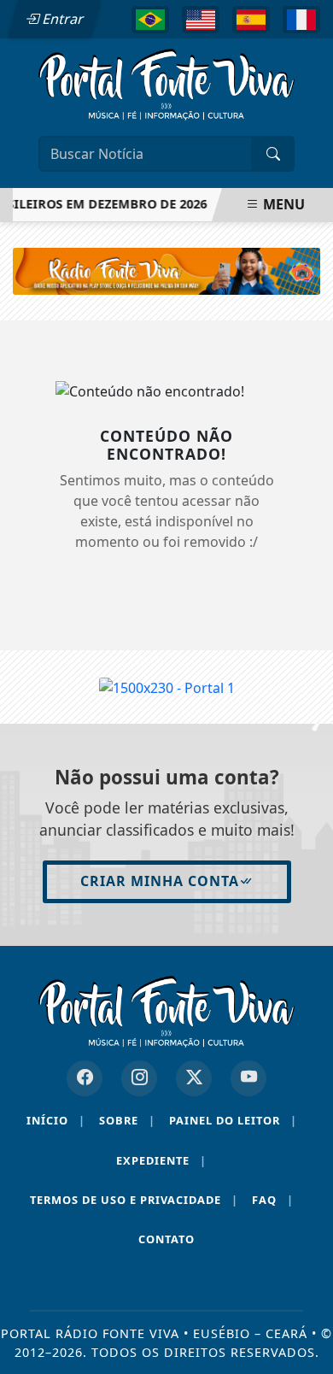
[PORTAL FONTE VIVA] (166, 82)
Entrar (61, 18)
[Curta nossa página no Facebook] (84, 1078)
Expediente (161, 1160)
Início (55, 1120)
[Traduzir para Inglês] (200, 19)
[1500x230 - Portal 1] (167, 686)
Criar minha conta (159, 881)
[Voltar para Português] (150, 19)
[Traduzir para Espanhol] (251, 19)
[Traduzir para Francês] (301, 19)
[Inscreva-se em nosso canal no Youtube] (248, 1078)
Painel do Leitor (233, 1120)
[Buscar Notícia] (273, 154)
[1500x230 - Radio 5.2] (166, 270)
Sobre (127, 1120)
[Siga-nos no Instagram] (139, 1078)
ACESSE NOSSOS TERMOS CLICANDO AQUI (144, 1307)
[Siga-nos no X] (194, 1078)
